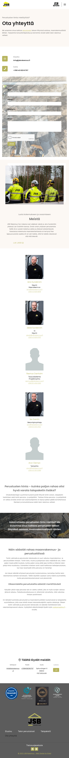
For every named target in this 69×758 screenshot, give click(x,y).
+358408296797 (27, 668)
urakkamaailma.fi (59, 607)
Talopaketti (46, 731)
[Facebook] (32, 749)
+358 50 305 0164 (34, 427)
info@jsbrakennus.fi (21, 60)
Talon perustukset (26, 731)
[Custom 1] (56, 4)
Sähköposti (12, 109)
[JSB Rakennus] (6, 4)
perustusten (27, 30)
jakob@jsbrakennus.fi (34, 335)
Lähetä (11, 144)
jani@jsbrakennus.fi (34, 424)
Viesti (10, 119)
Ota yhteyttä (11, 736)
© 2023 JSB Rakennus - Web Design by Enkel (34, 753)
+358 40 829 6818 (34, 291)
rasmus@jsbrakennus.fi (34, 381)
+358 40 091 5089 (34, 470)
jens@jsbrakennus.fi (34, 289)
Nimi (10, 90)
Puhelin (11, 99)
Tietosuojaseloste (34, 745)
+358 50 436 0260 (34, 383)
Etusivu (8, 731)
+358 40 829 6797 (20, 70)
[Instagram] (36, 749)
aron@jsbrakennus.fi (35, 468)
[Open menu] (65, 4)
